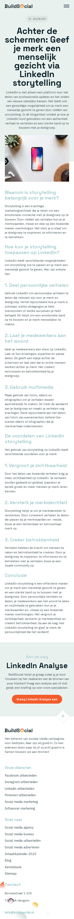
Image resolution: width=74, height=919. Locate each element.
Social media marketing (21, 802)
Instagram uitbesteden (21, 782)
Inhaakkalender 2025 (20, 854)
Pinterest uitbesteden (20, 795)
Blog (8, 860)
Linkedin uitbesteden (19, 789)
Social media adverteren (22, 847)
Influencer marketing (20, 808)
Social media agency (19, 827)
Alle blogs (39, 18)
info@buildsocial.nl (19, 912)
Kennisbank (13, 867)
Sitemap (11, 873)
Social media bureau (19, 834)
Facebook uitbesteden (21, 775)
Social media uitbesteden (23, 840)
